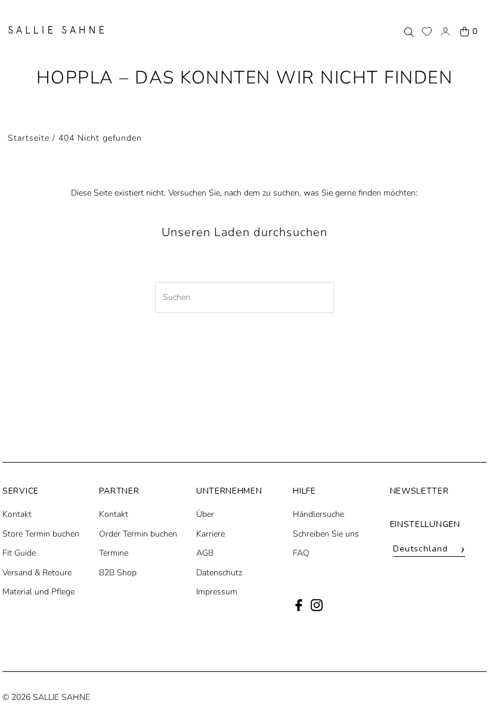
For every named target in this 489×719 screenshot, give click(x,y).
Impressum (216, 591)
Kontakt (17, 514)
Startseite (28, 138)
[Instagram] (317, 608)
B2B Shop (118, 572)
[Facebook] (299, 608)
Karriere (210, 534)
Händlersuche (318, 514)
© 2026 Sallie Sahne (46, 697)
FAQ (301, 553)
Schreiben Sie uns (326, 534)
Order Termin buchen (138, 534)
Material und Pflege (38, 591)
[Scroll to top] (463, 687)
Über (205, 514)
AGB (204, 553)
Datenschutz (219, 572)
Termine (113, 553)
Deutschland (429, 549)
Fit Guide (19, 553)
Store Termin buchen (40, 534)
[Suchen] (409, 31)
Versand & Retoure (37, 572)
